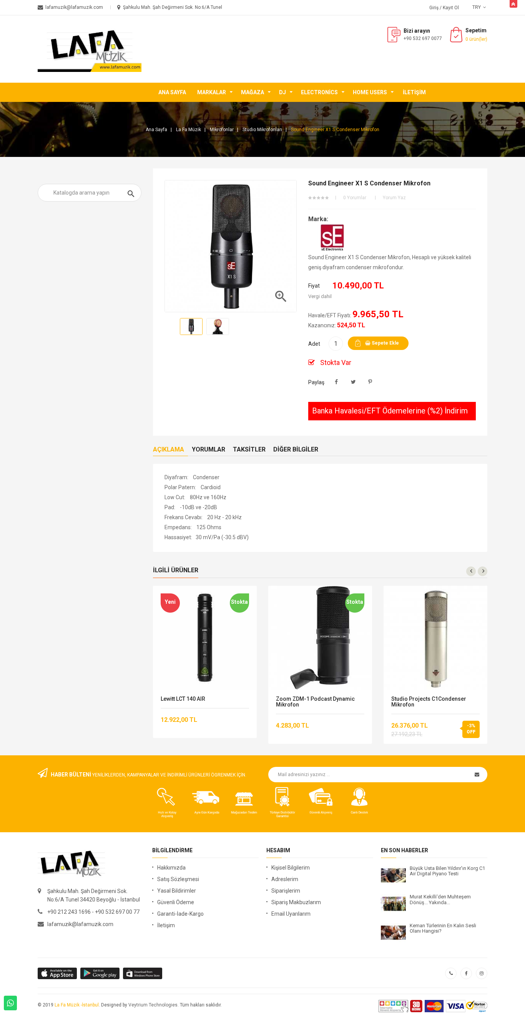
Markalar (211, 92)
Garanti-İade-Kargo (180, 914)
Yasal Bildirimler (176, 891)
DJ (282, 92)
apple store (100, 973)
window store (143, 973)
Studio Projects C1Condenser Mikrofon (428, 702)
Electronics (319, 92)
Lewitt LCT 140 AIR (183, 699)
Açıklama (168, 449)
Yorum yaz (394, 197)
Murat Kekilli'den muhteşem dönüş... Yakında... (440, 899)
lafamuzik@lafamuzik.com (80, 924)
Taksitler (249, 449)
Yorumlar (208, 449)
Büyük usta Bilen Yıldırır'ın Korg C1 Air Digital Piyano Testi (447, 871)
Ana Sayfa (172, 92)
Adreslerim (284, 879)
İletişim (414, 92)
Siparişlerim (285, 891)
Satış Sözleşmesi (178, 879)
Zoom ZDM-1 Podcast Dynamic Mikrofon (315, 702)
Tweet (353, 382)
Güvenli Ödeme (175, 902)
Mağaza (252, 92)
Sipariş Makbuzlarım (296, 902)
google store (58, 973)
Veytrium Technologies (153, 1005)
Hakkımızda (171, 868)
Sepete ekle (384, 343)
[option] (191, 326)
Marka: (318, 219)
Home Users (370, 92)
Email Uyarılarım (291, 914)
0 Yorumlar (354, 197)
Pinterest (370, 382)
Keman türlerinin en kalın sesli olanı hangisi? (443, 928)
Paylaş (336, 382)
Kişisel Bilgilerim (290, 868)
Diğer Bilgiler (295, 449)
